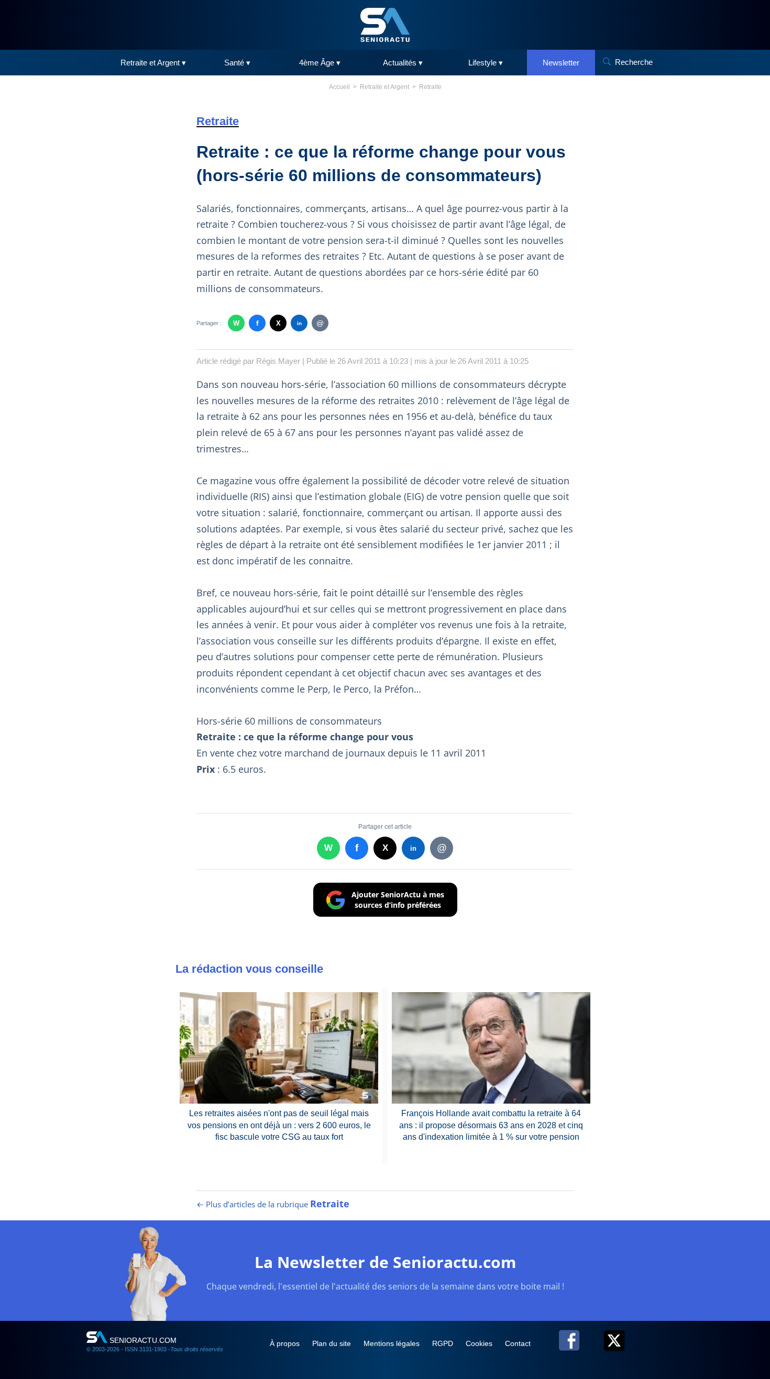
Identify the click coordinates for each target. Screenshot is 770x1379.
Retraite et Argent (384, 87)
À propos (286, 1343)
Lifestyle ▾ (485, 62)
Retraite (430, 87)
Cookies (480, 1343)
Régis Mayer (278, 361)
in (299, 323)
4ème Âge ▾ (319, 62)
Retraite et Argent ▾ (153, 62)
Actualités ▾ (403, 62)
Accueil (339, 87)
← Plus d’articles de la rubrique (272, 1204)
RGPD (443, 1343)
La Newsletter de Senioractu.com (385, 1262)
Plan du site (332, 1343)
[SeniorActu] (385, 25)
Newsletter (561, 62)
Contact (518, 1343)
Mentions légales (393, 1343)
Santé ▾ (237, 62)
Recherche (634, 62)
